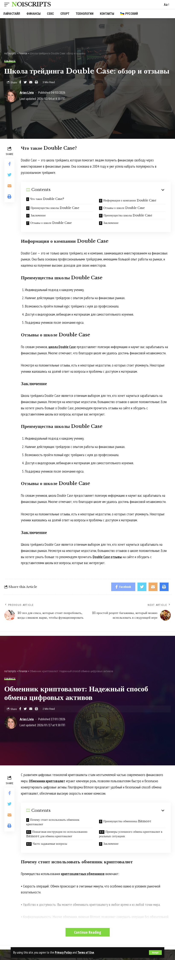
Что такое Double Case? (47, 199)
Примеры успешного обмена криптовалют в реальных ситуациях (130, 834)
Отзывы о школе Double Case (124, 208)
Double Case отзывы (107, 557)
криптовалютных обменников (83, 873)
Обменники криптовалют (47, 781)
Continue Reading (87, 932)
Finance (10, 61)
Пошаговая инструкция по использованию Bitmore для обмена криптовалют (56, 834)
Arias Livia (27, 93)
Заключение (38, 215)
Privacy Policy (63, 952)
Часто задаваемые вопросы (50, 844)
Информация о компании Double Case (129, 200)
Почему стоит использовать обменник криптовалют (52, 822)
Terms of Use (85, 952)
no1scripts (31, 4)
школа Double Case (62, 347)
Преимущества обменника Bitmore (127, 821)
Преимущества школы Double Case (55, 208)
